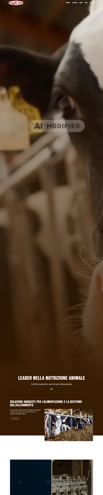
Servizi (81, 2)
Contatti (92, 2)
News (86, 2)
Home (62, 2)
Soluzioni (74, 2)
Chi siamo (68, 2)
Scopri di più (15, 418)
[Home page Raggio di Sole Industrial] (16, 2)
